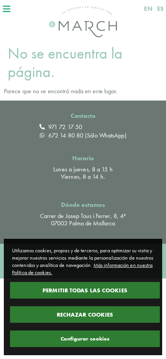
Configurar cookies (85, 338)
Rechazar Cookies (85, 314)
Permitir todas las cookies (84, 290)
